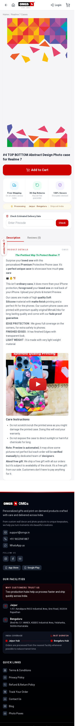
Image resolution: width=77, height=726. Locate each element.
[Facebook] (13, 559)
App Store (13, 567)
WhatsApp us (17, 545)
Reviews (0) (34, 237)
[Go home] (13, 5)
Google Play (33, 567)
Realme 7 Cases (19, 14)
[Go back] (6, 5)
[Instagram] (6, 559)
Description (13, 237)
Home (6, 14)
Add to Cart (39, 170)
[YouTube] (20, 559)
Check (62, 223)
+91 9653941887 (19, 539)
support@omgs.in (20, 532)
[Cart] (67, 5)
